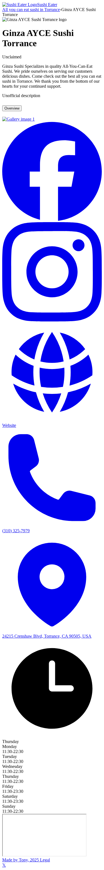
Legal (44, 860)
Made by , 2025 (20, 860)
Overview (11, 108)
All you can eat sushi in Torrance (31, 9)
